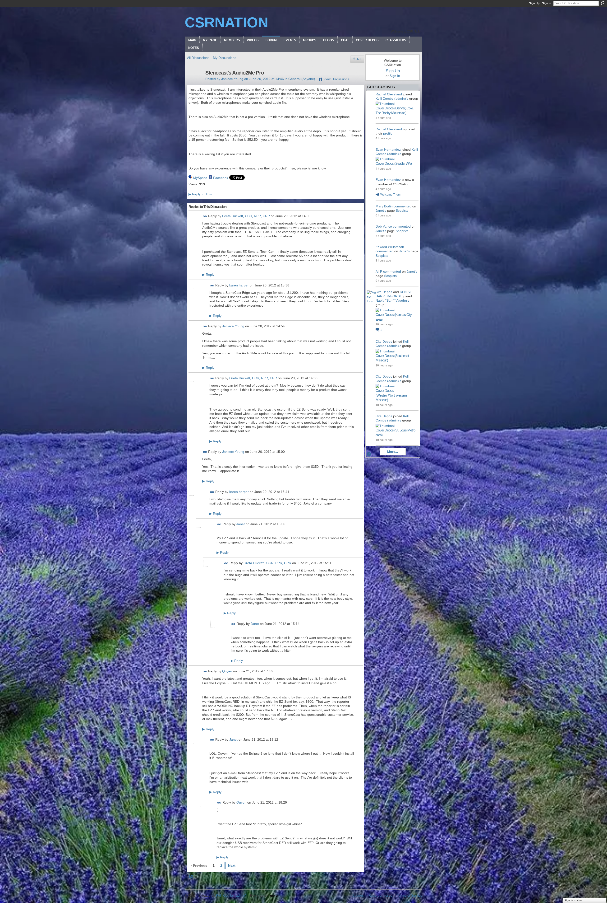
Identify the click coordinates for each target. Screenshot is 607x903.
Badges (358, 895)
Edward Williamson (390, 247)
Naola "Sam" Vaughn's (392, 300)
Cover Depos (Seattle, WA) (394, 163)
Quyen (227, 671)
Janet (240, 524)
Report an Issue (380, 895)
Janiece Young (232, 79)
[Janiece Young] (194, 83)
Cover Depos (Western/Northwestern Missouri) (391, 395)
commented (402, 206)
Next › (233, 865)
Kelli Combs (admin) (231, 895)
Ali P (379, 271)
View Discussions (336, 79)
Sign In (546, 3)
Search (602, 3)
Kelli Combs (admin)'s (392, 98)
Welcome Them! (390, 194)
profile (387, 133)
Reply (208, 274)
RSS (191, 877)
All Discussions (198, 58)
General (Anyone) (301, 79)
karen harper (239, 285)
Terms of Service (409, 895)
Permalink (205, 216)
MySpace (200, 178)
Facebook (220, 178)
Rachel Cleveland (389, 94)
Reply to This (200, 194)
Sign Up (534, 3)
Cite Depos (384, 292)
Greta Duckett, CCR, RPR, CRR (246, 216)
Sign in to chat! (574, 900)
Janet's (381, 210)
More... (392, 452)
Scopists (402, 210)
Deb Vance (384, 226)
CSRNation (226, 22)
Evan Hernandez (388, 149)
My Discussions (224, 58)
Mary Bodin (384, 206)
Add (360, 59)
